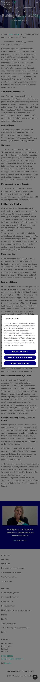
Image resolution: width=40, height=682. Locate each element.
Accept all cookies (20, 363)
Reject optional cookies (20, 357)
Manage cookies (20, 352)
